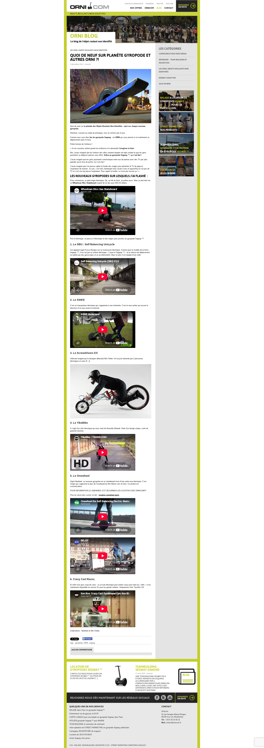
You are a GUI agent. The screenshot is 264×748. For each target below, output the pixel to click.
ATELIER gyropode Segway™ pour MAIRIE (86, 721)
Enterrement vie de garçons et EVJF (84, 714)
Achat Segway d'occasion (79, 738)
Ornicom (149, 8)
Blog (159, 8)
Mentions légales (137, 745)
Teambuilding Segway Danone (147, 668)
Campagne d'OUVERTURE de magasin (85, 731)
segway (92, 643)
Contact (168, 8)
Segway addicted (167, 78)
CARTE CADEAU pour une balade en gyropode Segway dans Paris (96, 717)
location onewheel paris (109, 495)
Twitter (159, 4)
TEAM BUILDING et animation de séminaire (87, 724)
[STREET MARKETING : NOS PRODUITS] (176, 122)
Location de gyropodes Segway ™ (86, 668)
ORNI (86, 643)
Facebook (150, 4)
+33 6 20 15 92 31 (172, 720)
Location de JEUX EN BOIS (80, 735)
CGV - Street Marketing (116, 745)
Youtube (169, 4)
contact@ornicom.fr (134, 4)
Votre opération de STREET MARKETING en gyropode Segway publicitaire (99, 728)
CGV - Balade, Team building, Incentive (86, 745)
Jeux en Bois (165, 84)
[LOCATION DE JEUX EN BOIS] (176, 166)
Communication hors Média (173, 54)
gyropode (78, 643)
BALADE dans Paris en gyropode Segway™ (87, 710)
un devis (183, 6)
